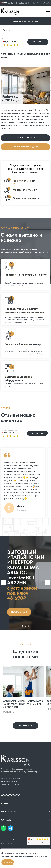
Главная (6, 30)
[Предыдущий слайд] (3, 796)
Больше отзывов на (9, 39)
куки (34, 852)
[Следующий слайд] (47, 796)
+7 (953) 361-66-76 (43, 3)
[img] (4, 3)
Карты (9, 41)
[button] (9, 3)
